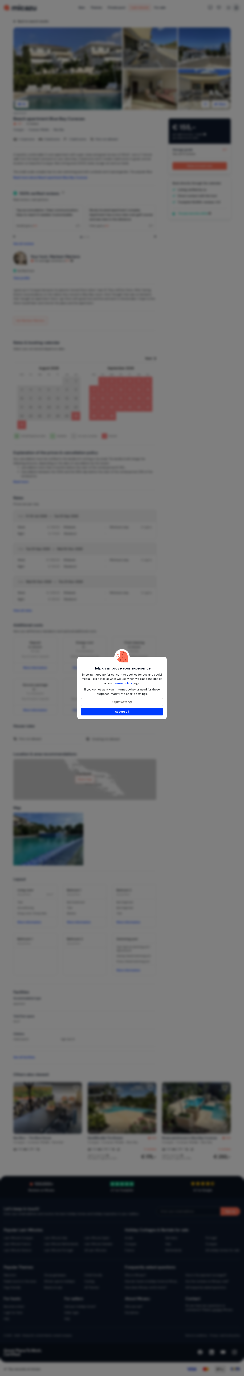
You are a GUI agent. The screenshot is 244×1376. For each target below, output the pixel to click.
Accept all (122, 712)
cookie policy (123, 683)
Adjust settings (122, 702)
